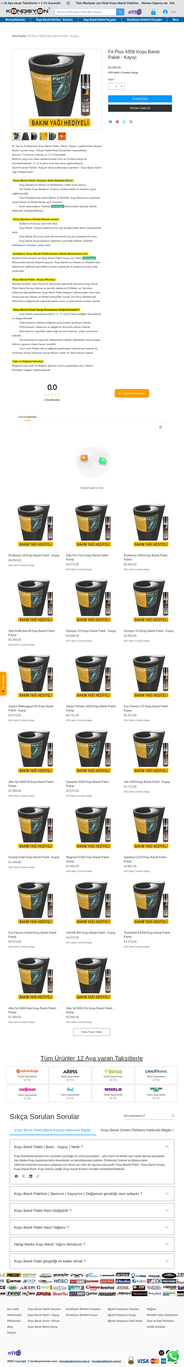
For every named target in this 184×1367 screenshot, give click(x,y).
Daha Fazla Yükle (92, 1031)
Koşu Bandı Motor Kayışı (43, 1326)
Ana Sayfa (18, 35)
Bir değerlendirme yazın (132, 393)
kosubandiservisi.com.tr (74, 1361)
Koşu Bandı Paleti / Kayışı (43, 1315)
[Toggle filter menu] (161, 427)
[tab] (53, 1130)
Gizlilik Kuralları (156, 1326)
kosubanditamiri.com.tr (106, 1361)
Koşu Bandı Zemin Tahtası (44, 1321)
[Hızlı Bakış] (33, 525)
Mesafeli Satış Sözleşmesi (162, 1315)
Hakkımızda (14, 1315)
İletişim (11, 1332)
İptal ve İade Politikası (160, 1321)
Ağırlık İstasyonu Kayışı (122, 1315)
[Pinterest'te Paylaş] (117, 122)
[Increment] (122, 86)
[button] (153, 12)
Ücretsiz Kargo (129, 72)
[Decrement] (111, 86)
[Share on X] (131, 122)
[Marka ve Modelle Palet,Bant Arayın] (120, 12)
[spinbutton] (116, 86)
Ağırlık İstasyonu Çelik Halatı (125, 1321)
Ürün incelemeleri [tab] (27, 416)
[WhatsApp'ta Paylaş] (124, 122)
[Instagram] (161, 1353)
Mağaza (151, 1309)
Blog (10, 1326)
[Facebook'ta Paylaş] (110, 122)
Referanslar (14, 1321)
